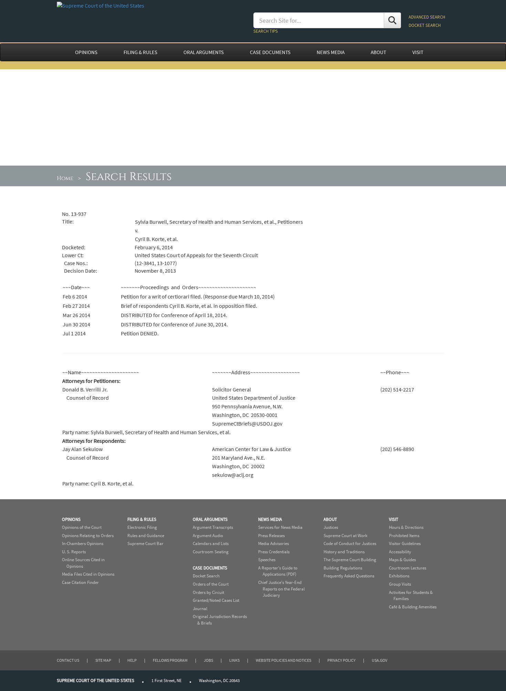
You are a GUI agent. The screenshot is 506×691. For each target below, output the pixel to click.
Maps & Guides (402, 560)
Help (132, 660)
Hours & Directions (406, 527)
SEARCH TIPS (265, 31)
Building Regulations (343, 568)
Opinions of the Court (82, 527)
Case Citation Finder (80, 582)
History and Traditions (344, 552)
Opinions (71, 519)
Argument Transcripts (213, 527)
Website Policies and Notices (283, 660)
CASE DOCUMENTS (270, 52)
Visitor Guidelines (405, 543)
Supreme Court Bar (145, 543)
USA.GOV (379, 660)
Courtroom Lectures (407, 568)
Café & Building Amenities (412, 607)
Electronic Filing (142, 527)
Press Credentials (273, 552)
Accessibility (400, 552)
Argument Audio (208, 535)
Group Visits (400, 584)
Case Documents (210, 568)
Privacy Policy (341, 660)
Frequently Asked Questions (349, 576)
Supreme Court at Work (345, 535)
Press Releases (271, 535)
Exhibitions (399, 576)
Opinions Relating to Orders (88, 535)
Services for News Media (280, 527)
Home (65, 178)
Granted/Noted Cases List (216, 600)
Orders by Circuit (208, 592)
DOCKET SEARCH (425, 25)
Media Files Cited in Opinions (88, 574)
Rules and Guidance (145, 535)
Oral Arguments (210, 519)
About (330, 519)
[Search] (392, 20)
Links (234, 660)
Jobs (208, 660)
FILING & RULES (140, 52)
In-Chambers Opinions (82, 543)
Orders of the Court (211, 584)
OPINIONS (86, 52)
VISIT (417, 52)
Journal (200, 608)
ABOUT (378, 52)
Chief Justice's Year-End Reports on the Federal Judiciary (281, 588)
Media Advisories (273, 543)
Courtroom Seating (211, 552)
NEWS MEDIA (331, 52)
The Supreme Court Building (350, 560)
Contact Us (68, 660)
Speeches (266, 560)
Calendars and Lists (211, 543)
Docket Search (206, 576)
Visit (393, 519)
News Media (270, 519)
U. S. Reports (74, 552)
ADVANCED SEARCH (427, 17)
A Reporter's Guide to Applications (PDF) (277, 571)
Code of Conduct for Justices (350, 543)
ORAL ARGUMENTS (203, 52)
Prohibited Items (404, 535)
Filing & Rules (141, 519)
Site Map (103, 660)
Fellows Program (170, 660)
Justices (331, 527)
